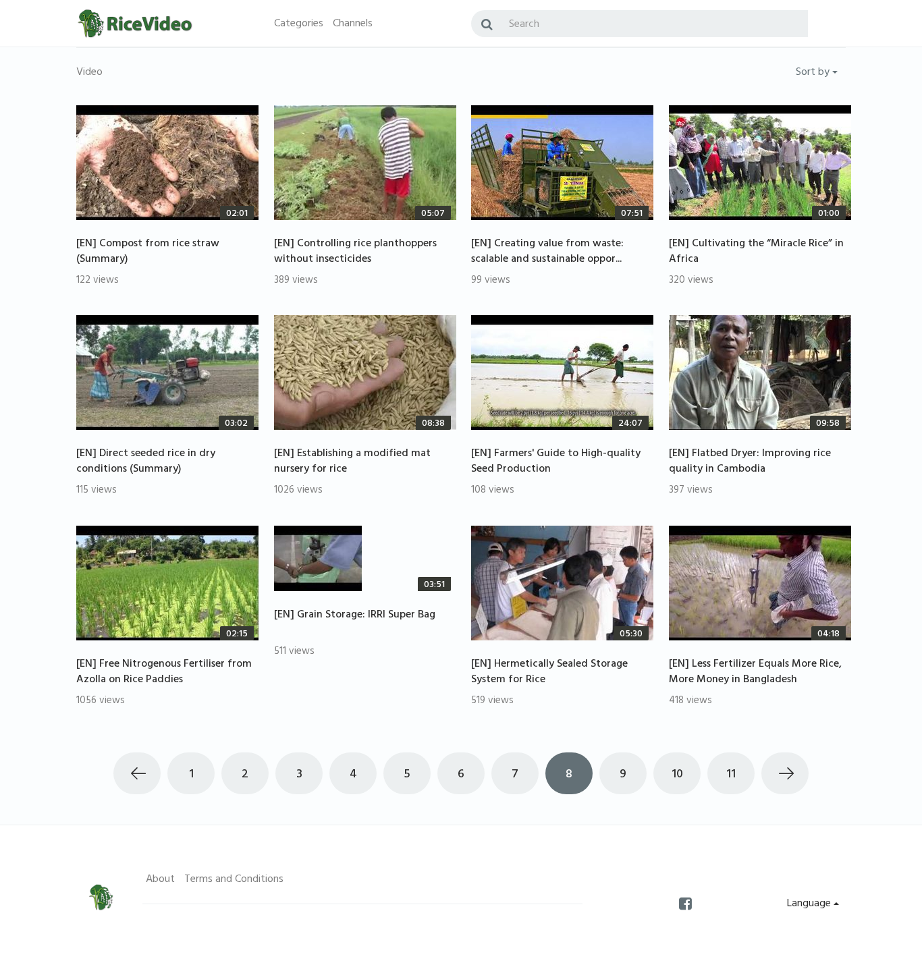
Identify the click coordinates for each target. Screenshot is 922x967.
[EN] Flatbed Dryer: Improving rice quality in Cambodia (750, 462)
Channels (353, 24)
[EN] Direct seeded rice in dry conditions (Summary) (145, 462)
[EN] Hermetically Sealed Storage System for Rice (549, 672)
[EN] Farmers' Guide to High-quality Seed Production (556, 462)
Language (810, 904)
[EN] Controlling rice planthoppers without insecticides (355, 252)
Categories (298, 24)
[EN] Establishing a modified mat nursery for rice (352, 462)
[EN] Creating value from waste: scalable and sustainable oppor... (547, 252)
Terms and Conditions (233, 880)
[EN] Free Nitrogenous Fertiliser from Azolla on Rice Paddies (164, 672)
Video (89, 73)
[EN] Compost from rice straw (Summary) (147, 252)
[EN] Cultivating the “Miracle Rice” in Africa (756, 252)
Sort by (814, 73)
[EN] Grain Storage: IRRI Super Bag (354, 615)
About (160, 880)
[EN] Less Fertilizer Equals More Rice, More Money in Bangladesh (755, 672)
